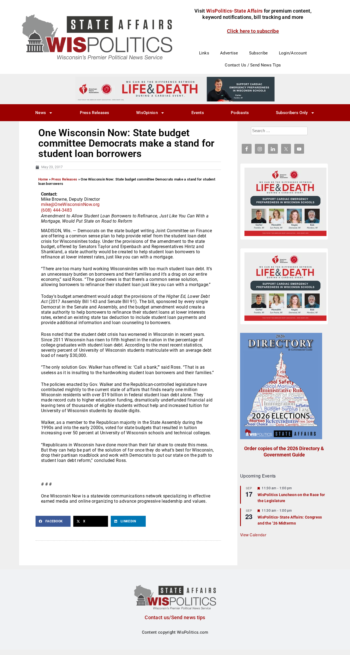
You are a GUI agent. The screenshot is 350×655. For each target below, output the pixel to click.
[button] (53, 521)
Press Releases (94, 112)
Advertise (229, 53)
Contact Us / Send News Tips (253, 65)
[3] (175, 88)
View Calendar (253, 534)
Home (43, 179)
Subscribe (258, 53)
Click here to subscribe (253, 31)
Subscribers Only (292, 112)
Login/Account (293, 53)
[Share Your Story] (285, 202)
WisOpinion (147, 112)
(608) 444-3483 (56, 210)
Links (204, 53)
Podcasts (240, 112)
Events (197, 112)
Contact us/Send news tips (175, 617)
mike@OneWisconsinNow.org (70, 204)
